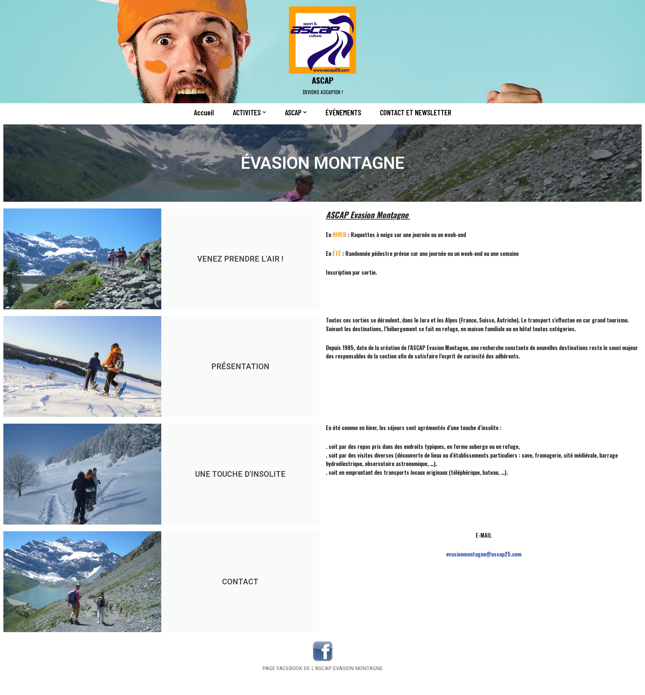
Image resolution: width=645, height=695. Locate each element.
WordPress (200, 686)
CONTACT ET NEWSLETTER (415, 112)
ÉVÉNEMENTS (343, 112)
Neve (137, 686)
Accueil (204, 112)
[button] (264, 112)
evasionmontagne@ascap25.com (483, 554)
